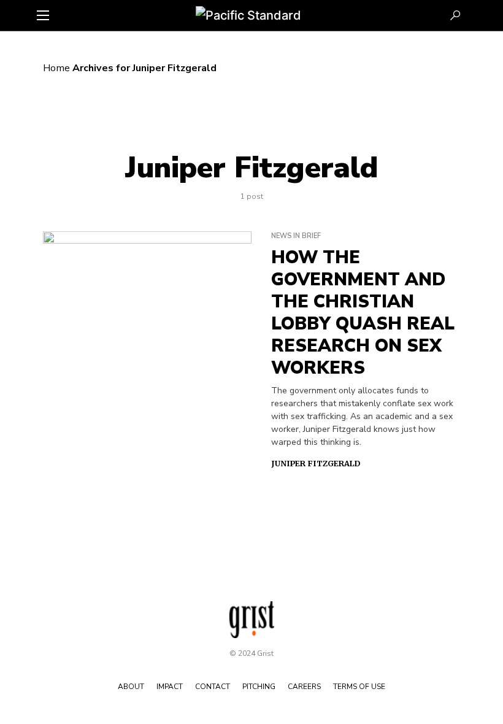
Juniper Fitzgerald (315, 463)
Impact (169, 686)
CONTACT (212, 686)
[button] (43, 15)
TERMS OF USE (359, 686)
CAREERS (304, 686)
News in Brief (296, 236)
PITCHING (258, 686)
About (131, 686)
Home (56, 68)
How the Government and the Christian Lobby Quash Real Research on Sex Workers (363, 313)
